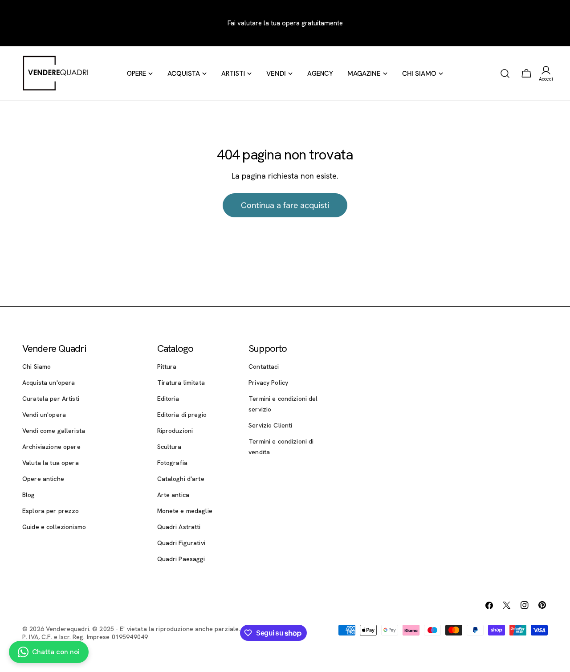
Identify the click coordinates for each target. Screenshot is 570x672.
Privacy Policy (268, 383)
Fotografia (172, 463)
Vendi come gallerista (53, 431)
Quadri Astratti (179, 527)
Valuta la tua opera (50, 463)
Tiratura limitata (181, 383)
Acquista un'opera (48, 383)
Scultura (169, 447)
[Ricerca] (505, 73)
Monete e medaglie (184, 511)
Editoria (168, 399)
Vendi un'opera (44, 415)
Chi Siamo (36, 366)
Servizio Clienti (270, 425)
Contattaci (263, 366)
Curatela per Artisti (50, 399)
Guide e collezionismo (54, 527)
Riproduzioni (175, 431)
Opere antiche (43, 479)
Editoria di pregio (182, 415)
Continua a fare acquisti (285, 205)
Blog (28, 495)
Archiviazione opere (51, 447)
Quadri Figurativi (181, 543)
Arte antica (173, 495)
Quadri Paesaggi (181, 559)
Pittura (167, 366)
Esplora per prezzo (50, 511)
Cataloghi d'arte (180, 479)
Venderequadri (67, 629)
